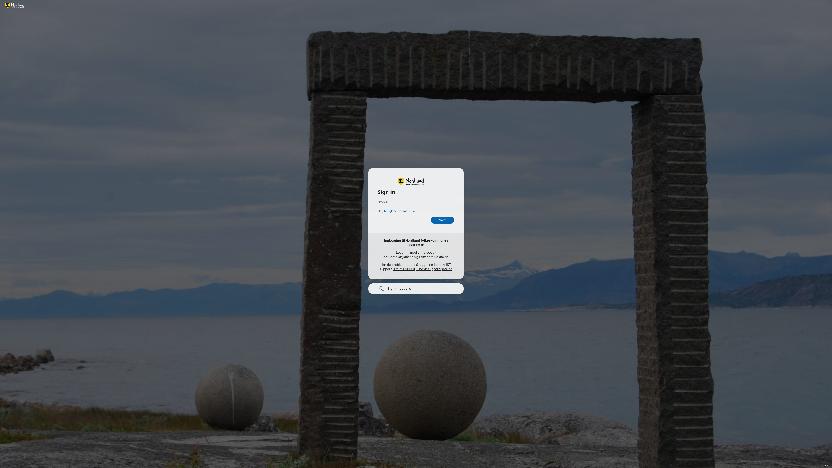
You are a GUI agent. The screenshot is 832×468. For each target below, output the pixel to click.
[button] (416, 288)
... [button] (827, 464)
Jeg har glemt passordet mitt (398, 211)
